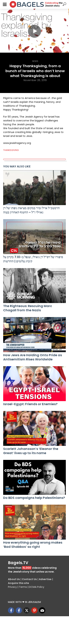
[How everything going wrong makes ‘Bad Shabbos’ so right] (34, 522)
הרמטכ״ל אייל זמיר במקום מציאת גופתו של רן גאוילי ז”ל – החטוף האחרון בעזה (31, 210)
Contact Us (29, 579)
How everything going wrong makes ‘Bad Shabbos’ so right (32, 544)
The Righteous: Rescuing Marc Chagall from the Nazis (27, 308)
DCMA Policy (36, 587)
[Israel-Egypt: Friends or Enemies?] (34, 383)
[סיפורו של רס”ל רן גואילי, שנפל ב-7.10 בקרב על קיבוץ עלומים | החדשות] (34, 236)
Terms (23, 587)
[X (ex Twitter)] (27, 610)
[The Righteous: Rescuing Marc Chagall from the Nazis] (34, 285)
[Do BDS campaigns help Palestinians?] (34, 477)
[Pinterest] (34, 610)
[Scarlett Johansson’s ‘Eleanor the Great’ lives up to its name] (34, 428)
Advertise (45, 579)
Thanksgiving (11, 150)
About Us (14, 579)
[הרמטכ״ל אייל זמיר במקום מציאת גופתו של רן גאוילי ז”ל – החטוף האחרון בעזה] (34, 187)
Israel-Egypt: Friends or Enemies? (30, 404)
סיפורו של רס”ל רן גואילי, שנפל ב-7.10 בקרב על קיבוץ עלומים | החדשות (33, 259)
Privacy (12, 587)
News (35, 61)
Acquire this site (18, 583)
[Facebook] (11, 610)
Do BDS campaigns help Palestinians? (34, 498)
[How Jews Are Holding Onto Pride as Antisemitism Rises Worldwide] (34, 334)
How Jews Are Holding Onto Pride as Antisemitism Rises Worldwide (32, 357)
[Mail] (42, 610)
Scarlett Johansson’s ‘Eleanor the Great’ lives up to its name (30, 451)
